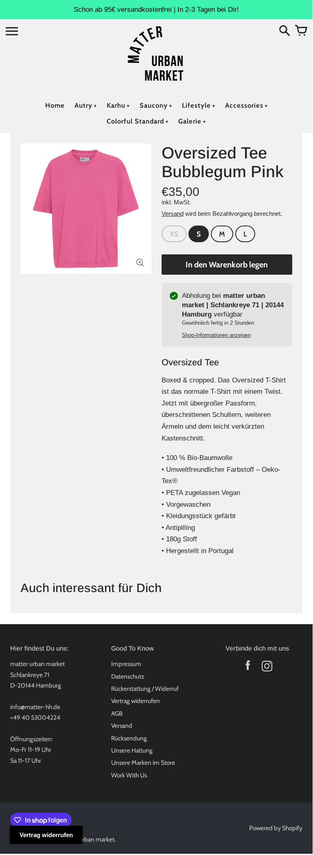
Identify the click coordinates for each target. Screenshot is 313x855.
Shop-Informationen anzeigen (216, 335)
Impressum (126, 664)
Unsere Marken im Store (143, 762)
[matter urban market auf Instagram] (266, 668)
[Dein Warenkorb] (301, 31)
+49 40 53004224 (35, 717)
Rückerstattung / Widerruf (145, 688)
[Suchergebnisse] (284, 31)
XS (174, 234)
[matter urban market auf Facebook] (247, 668)
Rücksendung (129, 738)
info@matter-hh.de (35, 707)
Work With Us (129, 775)
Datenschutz (127, 676)
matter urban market (87, 839)
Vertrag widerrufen (135, 701)
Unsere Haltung (132, 750)
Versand (173, 213)
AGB (117, 713)
